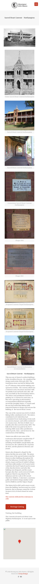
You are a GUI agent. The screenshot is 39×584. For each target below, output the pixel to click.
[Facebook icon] (18, 577)
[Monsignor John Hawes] (19, 5)
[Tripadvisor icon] (20, 577)
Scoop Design (23, 574)
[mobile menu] (36, 4)
